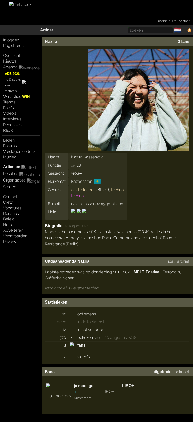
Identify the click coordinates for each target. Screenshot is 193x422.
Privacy (9, 241)
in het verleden (90, 329)
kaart (8, 85)
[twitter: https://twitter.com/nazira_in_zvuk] (83, 215)
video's (83, 356)
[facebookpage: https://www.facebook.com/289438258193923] (73, 215)
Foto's (8, 107)
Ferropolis (171, 272)
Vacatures (12, 208)
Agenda (10, 67)
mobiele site (167, 21)
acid (75, 189)
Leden (9, 140)
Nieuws (10, 61)
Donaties (11, 213)
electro (87, 189)
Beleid (9, 219)
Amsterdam (82, 398)
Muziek (9, 157)
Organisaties (14, 180)
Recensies (12, 124)
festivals (11, 91)
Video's (9, 113)
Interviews (12, 119)
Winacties (16, 96)
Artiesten (11, 167)
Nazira (51, 41)
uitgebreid (162, 372)
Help (7, 224)
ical (171, 261)
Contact (10, 196)
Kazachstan (81, 181)
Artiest (46, 30)
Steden (9, 186)
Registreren (13, 45)
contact (184, 21)
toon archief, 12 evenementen (71, 288)
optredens (86, 314)
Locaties (10, 173)
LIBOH (128, 386)
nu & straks (13, 79)
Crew (8, 202)
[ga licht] (184, 30)
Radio (8, 130)
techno (117, 189)
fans (81, 345)
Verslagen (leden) (19, 151)
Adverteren (13, 230)
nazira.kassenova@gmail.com (98, 203)
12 (64, 314)
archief (183, 261)
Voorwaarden (15, 236)
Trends (9, 102)
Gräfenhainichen (59, 278)
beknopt (181, 371)
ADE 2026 (12, 74)
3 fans (183, 41)
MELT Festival (147, 272)
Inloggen (11, 40)
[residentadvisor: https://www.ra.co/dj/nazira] (78, 215)
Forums (10, 145)
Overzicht (11, 55)
